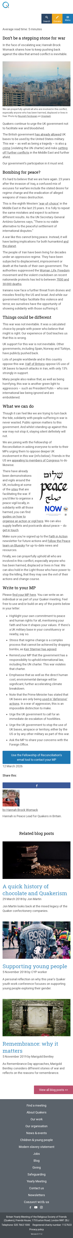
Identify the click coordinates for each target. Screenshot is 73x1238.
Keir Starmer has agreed (40, 649)
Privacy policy (36, 1229)
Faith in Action (58, 536)
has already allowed (48, 134)
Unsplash (46, 116)
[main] (36, 424)
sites (14, 489)
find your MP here (24, 594)
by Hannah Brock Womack (20, 810)
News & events (36, 1133)
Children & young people (36, 1140)
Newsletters (36, 1195)
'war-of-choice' (49, 203)
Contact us (36, 1188)
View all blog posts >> (53, 1090)
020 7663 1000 (22, 1225)
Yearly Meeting (37, 1181)
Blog (37, 1160)
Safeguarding (36, 1174)
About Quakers (37, 1112)
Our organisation (36, 1126)
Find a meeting (36, 1105)
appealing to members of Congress (36, 460)
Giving (36, 1167)
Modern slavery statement (36, 1147)
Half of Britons (35, 364)
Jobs (36, 1153)
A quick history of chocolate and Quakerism (35, 890)
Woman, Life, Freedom (55, 270)
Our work (37, 1119)
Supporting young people (35, 966)
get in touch (11, 530)
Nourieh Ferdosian (27, 116)
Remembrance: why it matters (30, 1047)
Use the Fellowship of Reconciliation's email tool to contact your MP (36, 757)
